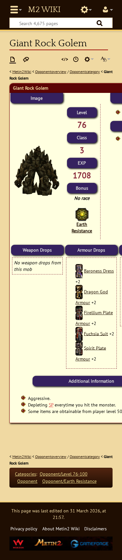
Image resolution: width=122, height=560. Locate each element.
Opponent (27, 481)
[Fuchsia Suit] (79, 333)
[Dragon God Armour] (79, 291)
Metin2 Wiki (44, 10)
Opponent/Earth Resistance (69, 481)
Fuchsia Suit (96, 333)
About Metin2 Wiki (61, 528)
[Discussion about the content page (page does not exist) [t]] (26, 59)
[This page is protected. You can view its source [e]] (64, 59)
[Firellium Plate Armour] (79, 312)
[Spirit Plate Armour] (79, 348)
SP (51, 405)
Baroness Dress (99, 271)
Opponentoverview (50, 71)
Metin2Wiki (21, 71)
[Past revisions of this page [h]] (76, 59)
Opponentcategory (85, 71)
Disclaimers (95, 528)
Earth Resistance (82, 227)
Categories (25, 474)
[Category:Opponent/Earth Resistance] (81, 214)
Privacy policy (23, 528)
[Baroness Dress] (79, 271)
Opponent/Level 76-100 (64, 474)
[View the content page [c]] (12, 59)
